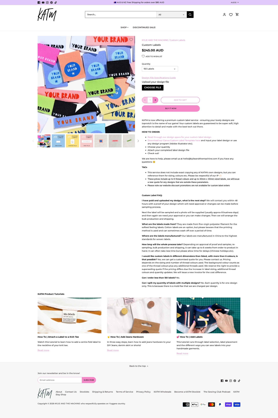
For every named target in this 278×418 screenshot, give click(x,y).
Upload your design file (155, 82)
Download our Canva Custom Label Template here (174, 140)
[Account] (224, 15)
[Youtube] (43, 2)
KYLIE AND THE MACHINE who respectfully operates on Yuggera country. (90, 404)
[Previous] (33, 141)
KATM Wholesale (162, 391)
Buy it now (171, 108)
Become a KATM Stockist (187, 391)
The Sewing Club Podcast (217, 391)
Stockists (84, 391)
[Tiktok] (55, 2)
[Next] (138, 141)
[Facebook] (39, 2)
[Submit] (190, 14)
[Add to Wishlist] (131, 40)
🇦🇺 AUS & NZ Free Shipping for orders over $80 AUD (139, 2)
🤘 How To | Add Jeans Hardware (125, 336)
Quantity (146, 64)
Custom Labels (177, 40)
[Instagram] (47, 2)
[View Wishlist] (231, 15)
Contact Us (71, 391)
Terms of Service (125, 391)
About (59, 391)
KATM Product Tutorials (51, 294)
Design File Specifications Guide (159, 77)
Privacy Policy (143, 391)
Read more (43, 350)
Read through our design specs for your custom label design (179, 137)
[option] (44, 140)
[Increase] (155, 100)
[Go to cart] (237, 15)
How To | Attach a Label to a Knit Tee (58, 336)
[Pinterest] (51, 2)
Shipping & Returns (102, 391)
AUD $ (233, 2)
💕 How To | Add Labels (190, 336)
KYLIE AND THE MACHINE (155, 40)
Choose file (152, 87)
